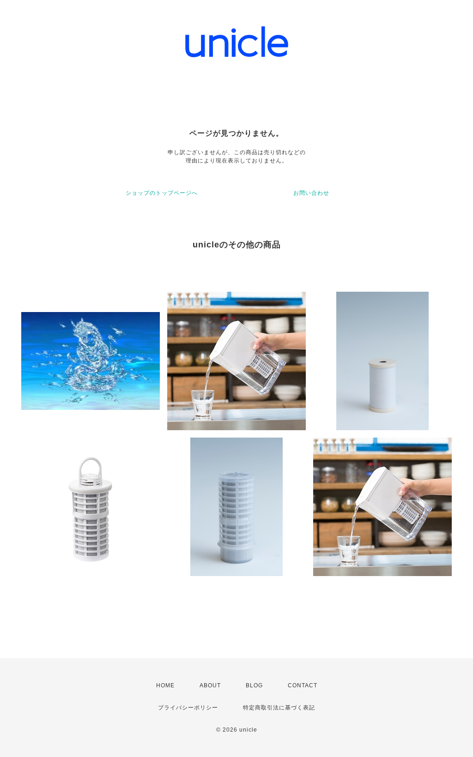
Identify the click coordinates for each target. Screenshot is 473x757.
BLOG (254, 685)
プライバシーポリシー (188, 707)
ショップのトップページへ (162, 193)
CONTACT (302, 685)
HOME (165, 685)
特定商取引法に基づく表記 (279, 707)
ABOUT (210, 685)
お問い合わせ (311, 193)
